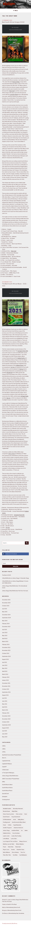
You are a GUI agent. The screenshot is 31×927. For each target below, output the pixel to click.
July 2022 (4, 662)
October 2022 (5, 653)
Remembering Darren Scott (13, 907)
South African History (7, 787)
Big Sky (8, 398)
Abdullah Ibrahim (7, 808)
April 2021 (4, 707)
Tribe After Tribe (7, 855)
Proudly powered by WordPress (9, 923)
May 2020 (4, 736)
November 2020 (6, 719)
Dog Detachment (16, 816)
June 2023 (4, 632)
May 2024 (4, 620)
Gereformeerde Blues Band (18, 822)
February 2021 (5, 713)
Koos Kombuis (16, 833)
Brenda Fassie (6, 811)
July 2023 (4, 629)
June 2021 (4, 701)
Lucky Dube (14, 838)
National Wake (16, 81)
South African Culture (7, 784)
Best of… (4, 757)
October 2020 (5, 722)
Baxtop (21, 369)
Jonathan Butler (15, 830)
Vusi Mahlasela (23, 855)
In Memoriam (5, 769)
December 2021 (6, 683)
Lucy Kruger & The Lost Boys (10, 841)
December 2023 (6, 626)
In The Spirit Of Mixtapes (8, 772)
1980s (3, 749)
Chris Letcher (11, 453)
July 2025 (4, 608)
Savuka (13, 849)
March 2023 (5, 641)
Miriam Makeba (20, 844)
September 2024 (6, 617)
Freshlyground (6, 822)
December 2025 (6, 599)
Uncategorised (6, 799)
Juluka (26, 830)
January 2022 (5, 680)
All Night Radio (24, 396)
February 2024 (5, 623)
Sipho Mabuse (6, 852)
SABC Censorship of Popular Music (10, 778)
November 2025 (6, 602)
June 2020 (4, 734)
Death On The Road (12, 904)
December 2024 (6, 614)
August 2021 (5, 695)
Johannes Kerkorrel (18, 827)
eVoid (14, 819)
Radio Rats (10, 847)
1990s (3, 752)
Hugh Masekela (17, 825)
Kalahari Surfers (21, 358)
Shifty (3, 781)
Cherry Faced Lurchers (8, 814)
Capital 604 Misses (7, 763)
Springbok (4, 796)
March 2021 (5, 710)
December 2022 (6, 647)
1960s (3, 746)
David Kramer (6, 816)
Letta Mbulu (6, 838)
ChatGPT (4, 766)
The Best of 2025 (6, 575)
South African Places (7, 790)
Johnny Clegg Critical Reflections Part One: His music (15, 590)
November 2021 (6, 686)
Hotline (9, 825)
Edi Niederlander (7, 819)
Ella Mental (9, 372)
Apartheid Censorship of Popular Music (11, 755)
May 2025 (4, 611)
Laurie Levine (6, 836)
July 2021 (4, 698)
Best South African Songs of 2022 (13, 22)
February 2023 (5, 644)
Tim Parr (13, 367)
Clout (25, 814)
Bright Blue (14, 811)
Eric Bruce (4, 913)
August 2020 (5, 728)
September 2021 (6, 692)
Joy (22, 830)
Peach (4, 847)
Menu (16, 10)
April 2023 (4, 638)
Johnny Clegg (6, 830)
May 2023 (4, 635)
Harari (4, 825)
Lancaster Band (14, 94)
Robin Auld (11, 91)
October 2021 (5, 689)
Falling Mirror (21, 819)
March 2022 (5, 674)
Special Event (5, 793)
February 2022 (5, 677)
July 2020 (4, 731)
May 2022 (4, 668)
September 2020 (6, 725)
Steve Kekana (15, 852)
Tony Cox (23, 852)
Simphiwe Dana (20, 849)
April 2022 (4, 671)
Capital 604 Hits (6, 760)
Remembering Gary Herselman (16, 913)
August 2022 (5, 659)
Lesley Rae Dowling (16, 836)
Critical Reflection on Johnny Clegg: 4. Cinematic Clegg (15, 578)
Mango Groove (23, 841)
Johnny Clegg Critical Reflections (10, 775)
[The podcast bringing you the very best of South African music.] (10, 890)
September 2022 (6, 656)
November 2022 (6, 650)
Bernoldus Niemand (18, 808)
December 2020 (6, 716)
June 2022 (4, 665)
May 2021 (4, 704)
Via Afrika (15, 855)
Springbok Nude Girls (23, 351)
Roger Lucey (6, 849)
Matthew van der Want (8, 844)
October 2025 (5, 605)
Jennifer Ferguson (7, 827)
